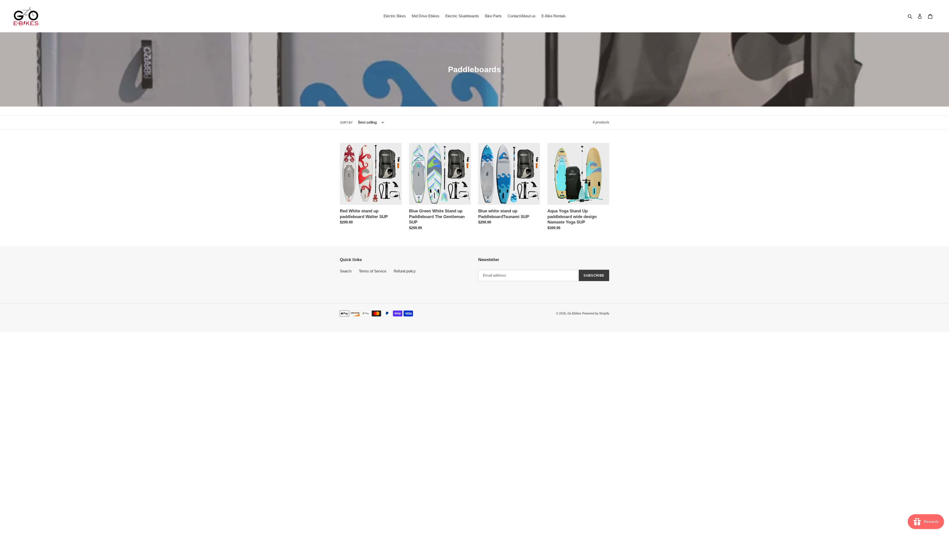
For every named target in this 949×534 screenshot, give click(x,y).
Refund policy (405, 271)
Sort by (346, 122)
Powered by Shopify (595, 313)
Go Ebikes (574, 313)
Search (345, 271)
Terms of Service (372, 271)
